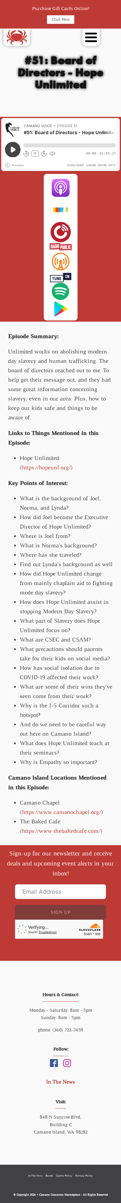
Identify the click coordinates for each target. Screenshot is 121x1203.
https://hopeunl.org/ (46, 467)
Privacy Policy (84, 1175)
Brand (49, 1175)
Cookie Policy (64, 1175)
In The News (60, 1082)
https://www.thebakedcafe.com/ (61, 831)
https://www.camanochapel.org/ (61, 812)
